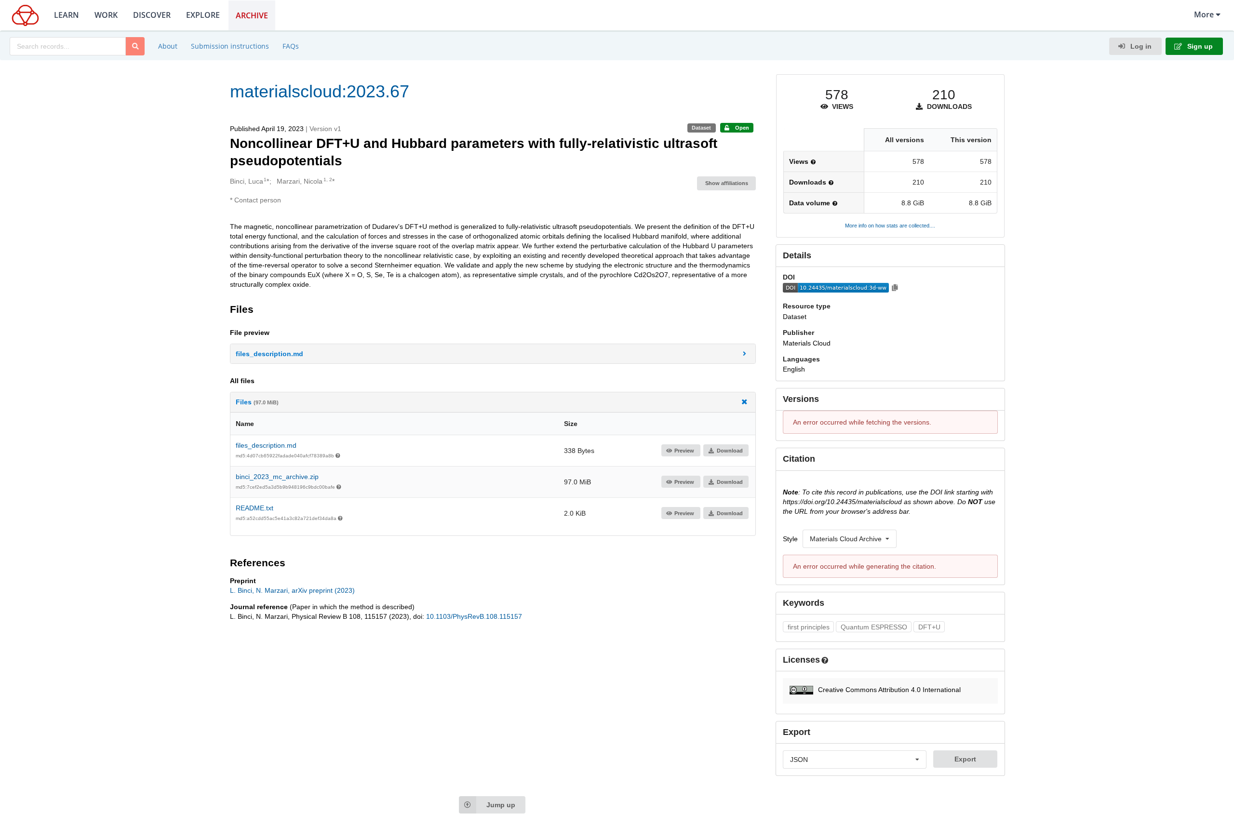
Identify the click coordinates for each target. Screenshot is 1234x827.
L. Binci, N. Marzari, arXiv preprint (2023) (292, 590)
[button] (493, 353)
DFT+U (929, 627)
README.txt (254, 508)
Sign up (1199, 46)
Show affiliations (726, 183)
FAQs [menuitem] (290, 46)
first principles (809, 627)
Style (790, 539)
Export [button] (965, 759)
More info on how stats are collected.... (890, 225)
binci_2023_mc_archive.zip (277, 476)
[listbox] (849, 539)
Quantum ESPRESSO (874, 627)
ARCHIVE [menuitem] (252, 15)
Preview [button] (684, 451)
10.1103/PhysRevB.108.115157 (474, 616)
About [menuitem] (167, 46)
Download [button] (730, 451)
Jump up (500, 805)
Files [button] (257, 402)
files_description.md (266, 445)
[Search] (135, 46)
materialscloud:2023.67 (319, 91)
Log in (1140, 46)
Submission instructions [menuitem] (230, 46)
